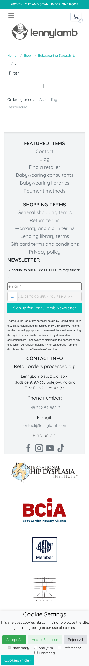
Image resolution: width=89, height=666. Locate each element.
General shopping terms (44, 212)
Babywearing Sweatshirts (56, 55)
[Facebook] (28, 448)
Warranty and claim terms (44, 228)
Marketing (47, 653)
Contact (45, 151)
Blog (44, 159)
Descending (17, 107)
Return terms (44, 220)
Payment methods (44, 191)
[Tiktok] (61, 448)
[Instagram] (39, 448)
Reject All (75, 639)
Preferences (71, 648)
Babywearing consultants (44, 175)
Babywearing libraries (44, 183)
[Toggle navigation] (26, 15)
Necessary (20, 648)
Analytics (46, 648)
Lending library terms (44, 236)
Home (11, 55)
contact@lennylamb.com (44, 425)
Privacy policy (44, 252)
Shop (27, 55)
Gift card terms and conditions (44, 244)
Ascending (48, 99)
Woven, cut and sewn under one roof (44, 4)
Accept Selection (45, 639)
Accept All (14, 639)
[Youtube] (50, 448)
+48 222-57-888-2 (44, 407)
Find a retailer (44, 167)
